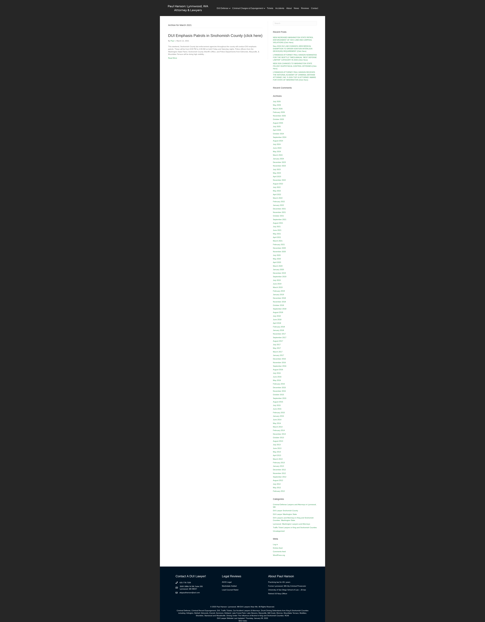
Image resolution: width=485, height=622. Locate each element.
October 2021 (278, 216)
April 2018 (277, 323)
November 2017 (279, 334)
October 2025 (278, 119)
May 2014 (277, 423)
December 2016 (279, 359)
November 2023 (279, 166)
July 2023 (277, 169)
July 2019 (277, 280)
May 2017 (277, 348)
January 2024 (278, 159)
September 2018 (279, 309)
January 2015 (278, 416)
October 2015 (278, 395)
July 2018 (277, 316)
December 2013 (279, 434)
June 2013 (277, 448)
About (289, 8)
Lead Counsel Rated (230, 590)
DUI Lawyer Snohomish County (285, 511)
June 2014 (277, 420)
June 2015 (277, 409)
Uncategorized (279, 531)
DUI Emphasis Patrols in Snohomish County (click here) (215, 35)
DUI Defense (222, 8)
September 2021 (279, 219)
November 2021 (279, 212)
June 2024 (277, 148)
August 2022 (278, 184)
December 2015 (279, 387)
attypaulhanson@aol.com (189, 593)
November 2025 (279, 116)
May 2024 (277, 151)
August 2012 (278, 480)
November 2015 (279, 391)
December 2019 (279, 273)
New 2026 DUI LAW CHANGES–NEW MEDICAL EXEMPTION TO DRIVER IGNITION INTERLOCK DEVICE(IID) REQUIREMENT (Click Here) (292, 48)
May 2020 (277, 259)
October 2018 (278, 305)
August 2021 (278, 223)
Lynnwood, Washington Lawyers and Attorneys (291, 524)
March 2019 (278, 287)
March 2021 (278, 241)
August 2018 (278, 312)
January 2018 (278, 330)
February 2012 (279, 491)
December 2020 (279, 248)
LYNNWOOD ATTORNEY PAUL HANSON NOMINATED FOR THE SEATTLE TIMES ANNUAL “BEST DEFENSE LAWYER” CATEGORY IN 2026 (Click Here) (295, 57)
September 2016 (279, 366)
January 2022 (278, 205)
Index (245, 621)
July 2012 (277, 484)
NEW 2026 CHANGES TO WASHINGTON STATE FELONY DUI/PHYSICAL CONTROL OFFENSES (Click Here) (295, 66)
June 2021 (277, 230)
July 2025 (277, 126)
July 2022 (277, 187)
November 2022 (279, 180)
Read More (172, 58)
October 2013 (278, 438)
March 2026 (278, 109)
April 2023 (277, 176)
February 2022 (279, 202)
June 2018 (277, 320)
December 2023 (279, 162)
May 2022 (277, 191)
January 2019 (278, 295)
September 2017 (279, 337)
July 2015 (277, 405)
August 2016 (278, 370)
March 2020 (278, 266)
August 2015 (278, 402)
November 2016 (279, 362)
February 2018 (279, 327)
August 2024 (278, 141)
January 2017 (278, 355)
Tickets (270, 8)
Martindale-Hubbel (229, 586)
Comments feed (279, 551)
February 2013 (279, 463)
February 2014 (279, 430)
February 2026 (279, 112)
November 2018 (279, 302)
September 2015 (279, 398)
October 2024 (278, 134)
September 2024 (279, 137)
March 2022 (278, 198)
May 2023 (277, 173)
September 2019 (279, 277)
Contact (314, 8)
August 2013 (278, 441)
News (296, 8)
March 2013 (278, 459)
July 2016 (277, 373)
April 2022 (277, 194)
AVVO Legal (227, 582)
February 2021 (279, 244)
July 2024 (277, 144)
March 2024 (278, 155)
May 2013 (277, 452)
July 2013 (277, 445)
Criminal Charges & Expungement (247, 8)
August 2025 (278, 123)
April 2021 (277, 237)
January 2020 (278, 269)
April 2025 (277, 130)
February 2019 (279, 291)
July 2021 (277, 227)
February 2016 (279, 384)
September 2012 (279, 477)
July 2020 (277, 255)
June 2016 (277, 377)
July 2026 (277, 101)
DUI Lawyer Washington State (285, 514)
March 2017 (278, 352)
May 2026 (277, 105)
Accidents (279, 8)
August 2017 (278, 341)
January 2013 (278, 466)
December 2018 (279, 298)
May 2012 (277, 488)
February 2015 (279, 413)
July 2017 (277, 345)
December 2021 (279, 209)
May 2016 (277, 380)
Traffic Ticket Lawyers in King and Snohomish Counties (295, 527)
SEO (240, 621)
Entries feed (278, 548)
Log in (275, 544)
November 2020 (279, 252)
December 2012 (279, 470)
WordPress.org (279, 555)
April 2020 (277, 262)
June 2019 (277, 284)
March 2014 (278, 427)
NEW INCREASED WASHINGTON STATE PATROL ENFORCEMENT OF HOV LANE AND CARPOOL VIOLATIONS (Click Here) (293, 40)
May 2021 (277, 234)
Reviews (305, 8)
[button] (229, 8)
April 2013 (277, 455)
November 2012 (279, 473)
